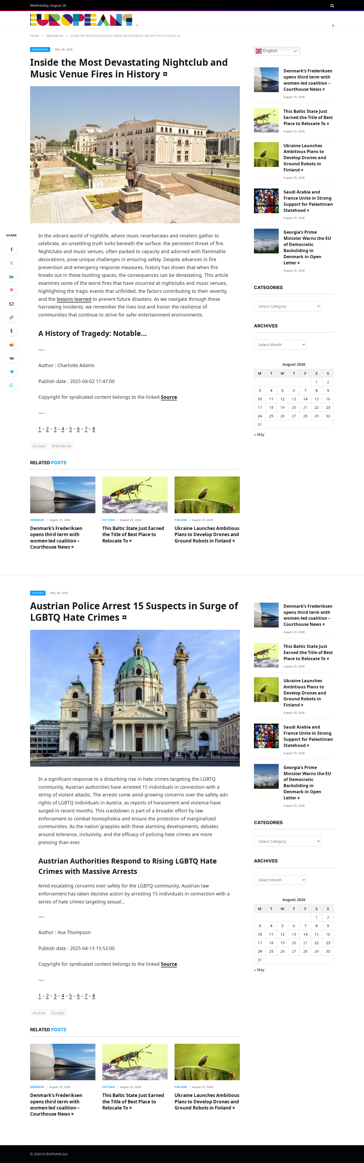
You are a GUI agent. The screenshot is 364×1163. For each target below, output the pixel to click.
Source (169, 397)
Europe (39, 446)
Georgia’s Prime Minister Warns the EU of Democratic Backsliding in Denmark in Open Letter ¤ (307, 247)
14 (305, 398)
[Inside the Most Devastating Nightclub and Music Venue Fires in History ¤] (135, 154)
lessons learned (74, 299)
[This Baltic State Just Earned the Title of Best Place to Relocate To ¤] (135, 494)
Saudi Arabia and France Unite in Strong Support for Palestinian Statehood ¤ (308, 201)
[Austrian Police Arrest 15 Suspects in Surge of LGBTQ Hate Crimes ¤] (135, 698)
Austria (37, 592)
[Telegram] (11, 371)
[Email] (11, 303)
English (269, 51)
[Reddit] (11, 344)
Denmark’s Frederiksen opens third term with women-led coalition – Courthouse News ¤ (56, 537)
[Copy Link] (11, 317)
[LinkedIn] (11, 276)
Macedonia (40, 49)
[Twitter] (11, 263)
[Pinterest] (11, 290)
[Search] (331, 5)
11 (271, 398)
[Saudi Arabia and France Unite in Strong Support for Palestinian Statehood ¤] (266, 200)
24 (260, 415)
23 (328, 407)
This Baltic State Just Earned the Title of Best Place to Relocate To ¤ (133, 534)
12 (282, 398)
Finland (181, 519)
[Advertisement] (200, 19)
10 (260, 398)
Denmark (37, 519)
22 (316, 407)
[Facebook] (11, 249)
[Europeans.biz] (81, 19)
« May (259, 434)
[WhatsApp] (11, 385)
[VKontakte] (11, 358)
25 (271, 415)
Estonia (108, 519)
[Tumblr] (11, 331)
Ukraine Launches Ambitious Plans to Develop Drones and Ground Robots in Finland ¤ (207, 534)
